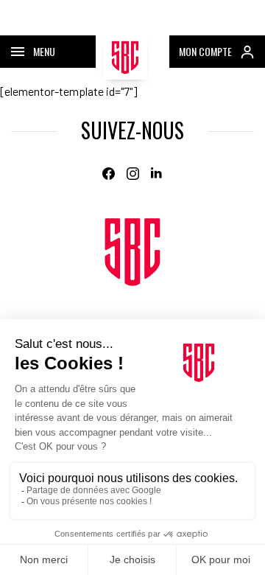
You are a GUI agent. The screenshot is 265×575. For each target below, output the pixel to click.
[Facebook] (108, 173)
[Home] (132, 252)
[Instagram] (133, 173)
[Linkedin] (157, 173)
